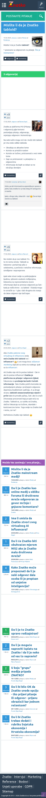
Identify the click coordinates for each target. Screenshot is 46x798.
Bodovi (23, 781)
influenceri (12, 367)
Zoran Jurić (15, 639)
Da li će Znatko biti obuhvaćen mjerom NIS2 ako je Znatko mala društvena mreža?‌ (24, 548)
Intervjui (19, 776)
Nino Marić (22, 182)
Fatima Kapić (23, 121)
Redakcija (7, 40)
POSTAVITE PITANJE (19, 16)
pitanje (14, 38)
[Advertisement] (23, 93)
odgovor (14, 121)
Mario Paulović (16, 662)
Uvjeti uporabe (12, 786)
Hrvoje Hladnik (25, 561)
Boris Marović (23, 254)
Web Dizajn (33, 637)
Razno (32, 660)
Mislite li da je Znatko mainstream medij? (24, 472)
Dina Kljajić (22, 348)
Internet (32, 709)
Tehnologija (33, 589)
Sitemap (7, 791)
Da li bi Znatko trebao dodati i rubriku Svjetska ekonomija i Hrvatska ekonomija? (25, 724)
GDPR (28, 786)
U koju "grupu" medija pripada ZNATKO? (21, 671)
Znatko (13, 512)
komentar (14, 182)
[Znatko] (17, 4)
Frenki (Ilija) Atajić (17, 681)
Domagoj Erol (15, 592)
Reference (9, 781)
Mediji (24, 38)
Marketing (34, 776)
